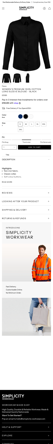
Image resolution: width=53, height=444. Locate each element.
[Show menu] (3, 8)
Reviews (7, 193)
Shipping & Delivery (14, 210)
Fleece (4, 86)
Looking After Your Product (20, 201)
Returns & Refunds (14, 218)
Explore (7, 435)
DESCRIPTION (8, 159)
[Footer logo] (13, 397)
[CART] (49, 8)
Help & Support (11, 427)
